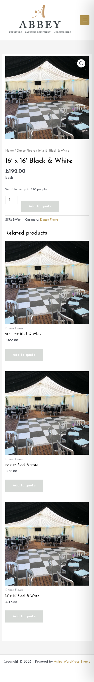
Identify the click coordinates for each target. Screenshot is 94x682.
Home (9, 150)
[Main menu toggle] (84, 20)
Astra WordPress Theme (72, 662)
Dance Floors (26, 150)
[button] (81, 63)
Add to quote (40, 206)
